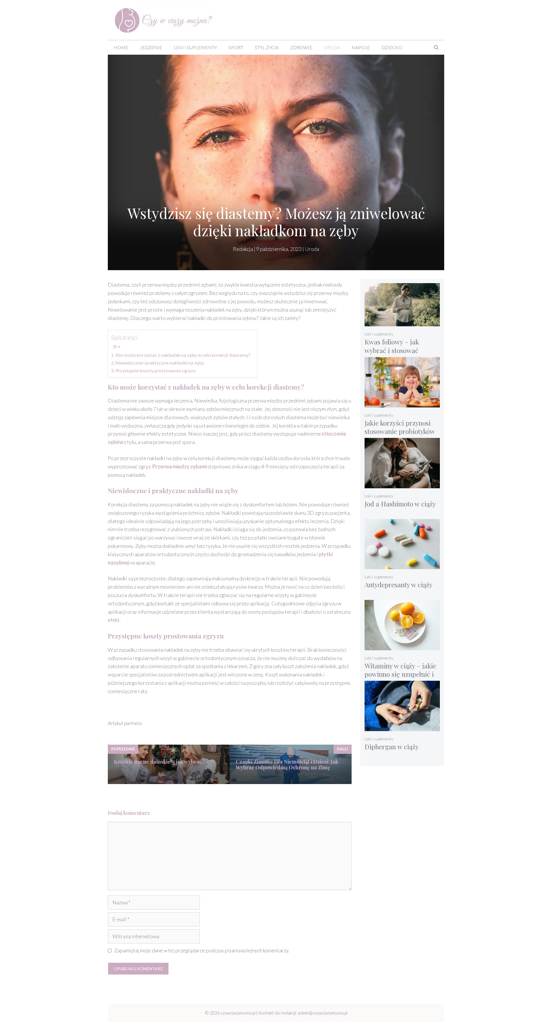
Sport (236, 47)
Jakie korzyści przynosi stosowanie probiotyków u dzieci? (400, 431)
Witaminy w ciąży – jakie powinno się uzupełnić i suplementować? (400, 674)
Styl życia (267, 47)
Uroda (332, 47)
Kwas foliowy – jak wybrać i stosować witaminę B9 (392, 350)
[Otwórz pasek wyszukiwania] (436, 47)
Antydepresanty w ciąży (398, 584)
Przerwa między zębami (179, 466)
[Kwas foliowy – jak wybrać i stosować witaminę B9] (402, 322)
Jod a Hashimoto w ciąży (400, 503)
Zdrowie (301, 47)
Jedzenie (151, 47)
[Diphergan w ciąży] (402, 727)
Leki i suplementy (195, 47)
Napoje (361, 47)
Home (121, 47)
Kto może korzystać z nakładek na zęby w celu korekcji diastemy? (183, 355)
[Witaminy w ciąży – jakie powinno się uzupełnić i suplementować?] (402, 646)
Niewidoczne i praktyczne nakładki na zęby (160, 362)
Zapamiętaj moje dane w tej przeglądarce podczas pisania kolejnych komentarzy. (202, 950)
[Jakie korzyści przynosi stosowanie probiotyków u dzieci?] (402, 404)
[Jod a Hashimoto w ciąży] (402, 484)
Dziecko (392, 47)
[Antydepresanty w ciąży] (402, 565)
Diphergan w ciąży (392, 746)
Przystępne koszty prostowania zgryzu (155, 370)
